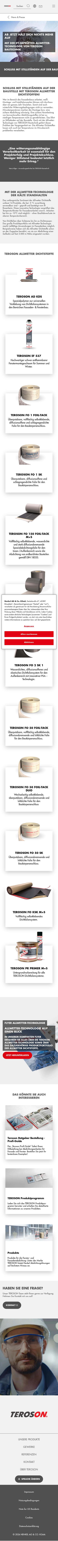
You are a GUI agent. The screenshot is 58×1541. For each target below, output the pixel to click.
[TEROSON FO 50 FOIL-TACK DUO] (29, 780)
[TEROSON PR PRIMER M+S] (29, 956)
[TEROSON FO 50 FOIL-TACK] (29, 717)
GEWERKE (29, 1446)
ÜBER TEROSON (29, 1469)
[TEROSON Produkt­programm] (29, 1188)
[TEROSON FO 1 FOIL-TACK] (29, 404)
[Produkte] (29, 1243)
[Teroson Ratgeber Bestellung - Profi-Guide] (29, 1130)
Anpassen (29, 626)
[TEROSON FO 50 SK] (29, 842)
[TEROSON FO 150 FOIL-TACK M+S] (29, 530)
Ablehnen (29, 642)
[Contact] (40, 6)
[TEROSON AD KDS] (29, 286)
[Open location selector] (34, 6)
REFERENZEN (29, 1454)
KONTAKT (29, 1461)
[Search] (29, 6)
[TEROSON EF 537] (29, 345)
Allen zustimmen (29, 634)
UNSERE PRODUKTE (29, 1439)
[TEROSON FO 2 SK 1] (29, 656)
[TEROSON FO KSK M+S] (29, 900)
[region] (29, 621)
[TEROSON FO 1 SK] (29, 464)
